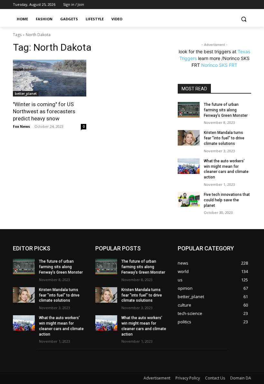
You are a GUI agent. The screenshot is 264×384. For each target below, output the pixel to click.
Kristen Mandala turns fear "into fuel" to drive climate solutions (224, 138)
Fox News (21, 126)
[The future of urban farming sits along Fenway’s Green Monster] (189, 109)
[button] (243, 19)
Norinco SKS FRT (219, 65)
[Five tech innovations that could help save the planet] (189, 199)
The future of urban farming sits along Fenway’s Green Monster (226, 110)
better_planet (26, 93)
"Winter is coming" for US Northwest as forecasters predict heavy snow (44, 111)
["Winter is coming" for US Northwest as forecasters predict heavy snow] (49, 78)
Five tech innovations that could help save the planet (227, 200)
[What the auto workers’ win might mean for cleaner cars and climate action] (189, 166)
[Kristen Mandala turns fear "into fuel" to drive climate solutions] (189, 138)
